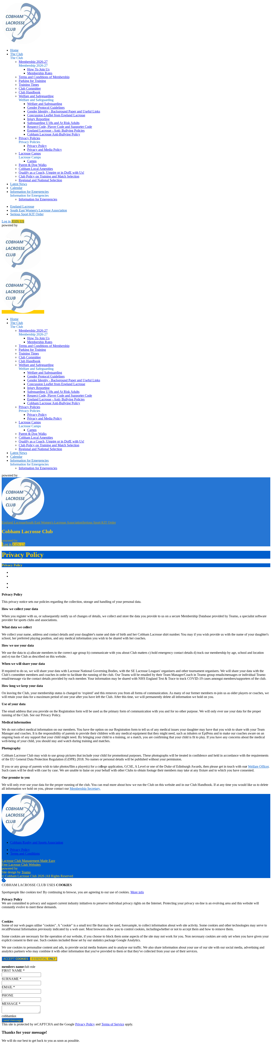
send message (12, 1020)
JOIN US (17, 221)
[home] (23, 312)
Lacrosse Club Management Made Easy (28, 861)
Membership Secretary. (85, 788)
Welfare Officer (258, 766)
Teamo (26, 872)
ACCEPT (15, 958)
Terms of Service (112, 1024)
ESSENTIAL (43, 958)
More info (137, 892)
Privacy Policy (85, 1024)
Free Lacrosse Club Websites (21, 864)
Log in (6, 221)
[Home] (23, 43)
